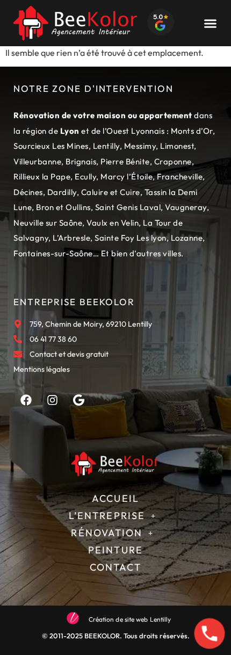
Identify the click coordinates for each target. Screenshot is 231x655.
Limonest (177, 146)
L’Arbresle (71, 238)
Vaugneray (186, 207)
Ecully (85, 176)
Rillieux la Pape (41, 176)
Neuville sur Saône (47, 223)
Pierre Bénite (125, 161)
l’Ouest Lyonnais (133, 131)
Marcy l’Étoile (126, 176)
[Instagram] (52, 399)
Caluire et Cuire (110, 192)
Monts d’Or (192, 131)
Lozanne (187, 238)
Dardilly (62, 192)
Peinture (115, 550)
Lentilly (106, 146)
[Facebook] (25, 399)
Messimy (140, 146)
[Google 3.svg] (78, 399)
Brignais (81, 161)
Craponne (173, 161)
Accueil (115, 498)
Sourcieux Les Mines (51, 146)
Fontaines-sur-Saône (53, 253)
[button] (210, 23)
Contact (116, 567)
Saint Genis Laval (128, 207)
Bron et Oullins (63, 207)
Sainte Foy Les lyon (131, 238)
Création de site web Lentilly (130, 619)
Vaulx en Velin (112, 223)
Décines (28, 192)
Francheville (180, 176)
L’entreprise (107, 515)
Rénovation (106, 533)
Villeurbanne (37, 161)
